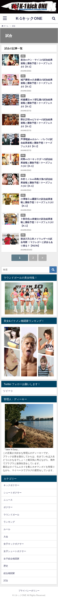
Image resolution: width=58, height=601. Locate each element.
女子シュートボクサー (15, 551)
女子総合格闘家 (11, 558)
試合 (6, 580)
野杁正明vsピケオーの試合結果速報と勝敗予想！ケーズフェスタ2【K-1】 (37, 122)
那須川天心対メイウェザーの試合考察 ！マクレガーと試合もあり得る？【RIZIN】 (37, 242)
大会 (6, 536)
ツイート (8, 391)
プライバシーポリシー (29, 591)
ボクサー (8, 507)
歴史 (6, 566)
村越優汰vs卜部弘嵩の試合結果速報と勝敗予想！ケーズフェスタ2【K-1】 (37, 103)
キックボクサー (11, 485)
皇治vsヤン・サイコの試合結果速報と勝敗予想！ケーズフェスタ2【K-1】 (37, 63)
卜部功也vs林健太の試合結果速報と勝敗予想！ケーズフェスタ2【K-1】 (37, 222)
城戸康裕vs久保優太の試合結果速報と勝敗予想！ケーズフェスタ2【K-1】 (37, 83)
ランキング (9, 522)
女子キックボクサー (14, 544)
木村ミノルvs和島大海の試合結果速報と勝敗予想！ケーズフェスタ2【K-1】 (37, 182)
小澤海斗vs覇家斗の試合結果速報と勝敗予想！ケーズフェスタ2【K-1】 (37, 202)
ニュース (8, 500)
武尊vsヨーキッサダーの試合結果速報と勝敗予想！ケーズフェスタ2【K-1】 (37, 162)
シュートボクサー (13, 492)
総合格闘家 (9, 573)
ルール (7, 529)
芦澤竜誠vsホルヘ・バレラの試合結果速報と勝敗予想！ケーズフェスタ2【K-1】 (37, 142)
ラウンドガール (11, 514)
